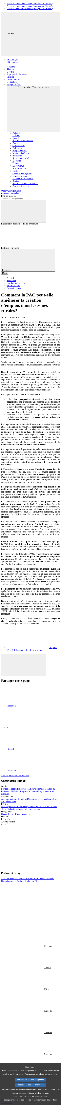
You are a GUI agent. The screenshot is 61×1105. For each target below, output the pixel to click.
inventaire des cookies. (47, 1100)
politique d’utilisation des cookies (17, 1100)
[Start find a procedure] (23, 211)
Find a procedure (8, 196)
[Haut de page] (23, 665)
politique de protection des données (27, 1096)
